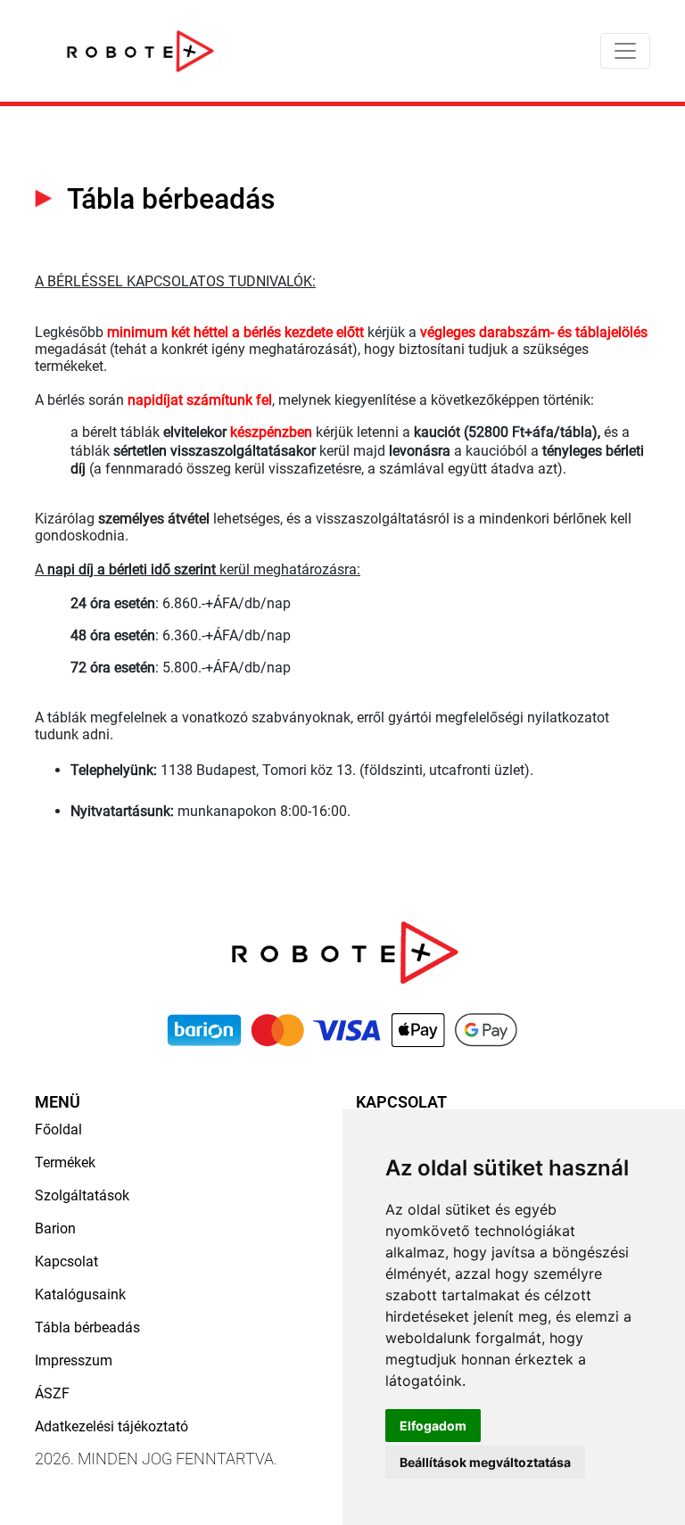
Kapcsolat (66, 1261)
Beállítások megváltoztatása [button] (485, 1462)
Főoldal (58, 1129)
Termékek (65, 1162)
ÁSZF (52, 1393)
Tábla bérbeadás (87, 1327)
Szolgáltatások (82, 1195)
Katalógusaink (80, 1294)
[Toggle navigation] (625, 51)
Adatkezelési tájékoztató (111, 1426)
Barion (55, 1228)
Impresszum (73, 1360)
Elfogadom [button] (433, 1425)
